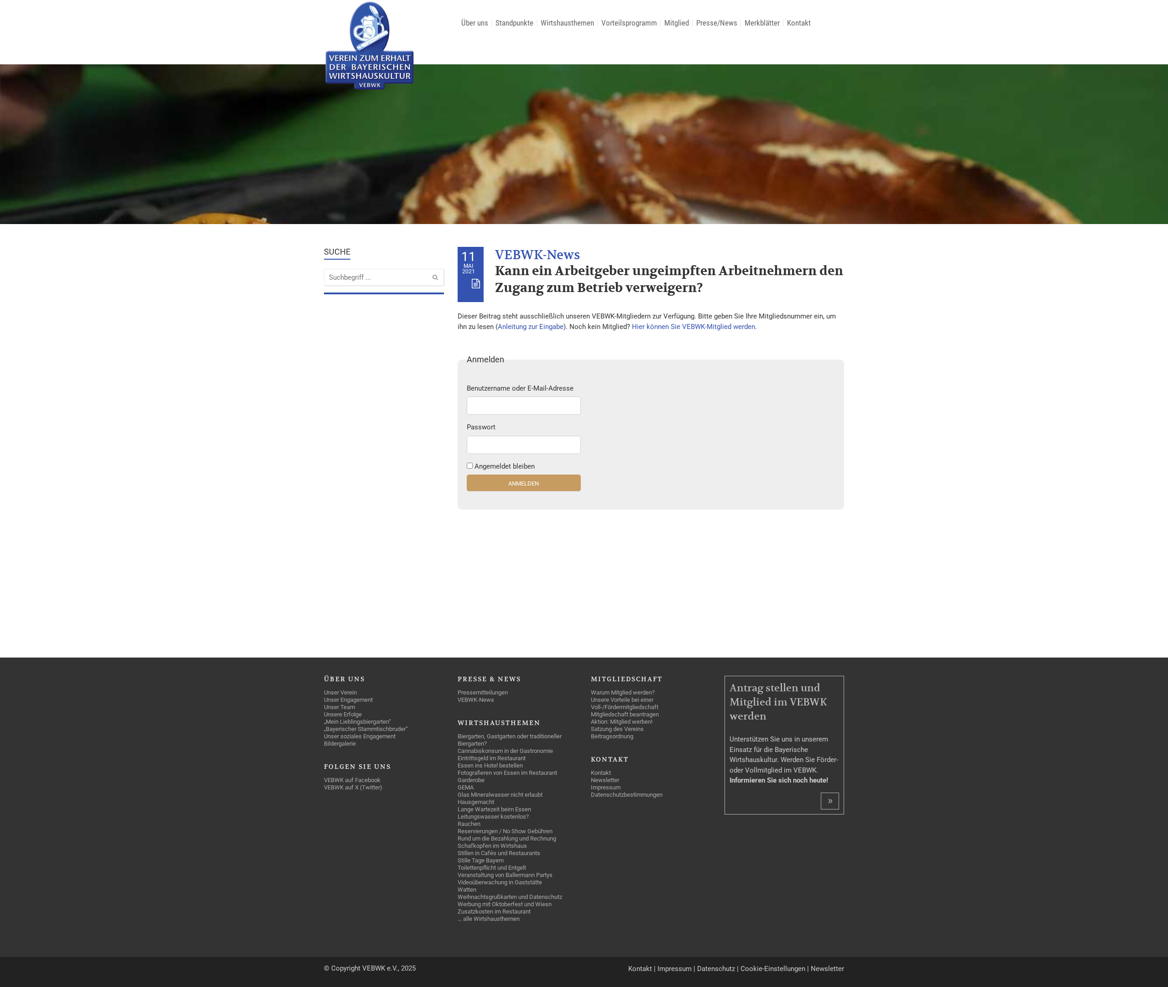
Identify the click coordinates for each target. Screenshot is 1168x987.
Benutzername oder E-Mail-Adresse (520, 388)
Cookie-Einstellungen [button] (772, 969)
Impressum (674, 969)
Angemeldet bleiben (504, 466)
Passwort (481, 427)
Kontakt (640, 969)
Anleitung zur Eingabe (530, 327)
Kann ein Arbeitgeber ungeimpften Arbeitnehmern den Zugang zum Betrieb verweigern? (669, 279)
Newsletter (827, 969)
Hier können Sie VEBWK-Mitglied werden (693, 327)
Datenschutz (716, 969)
